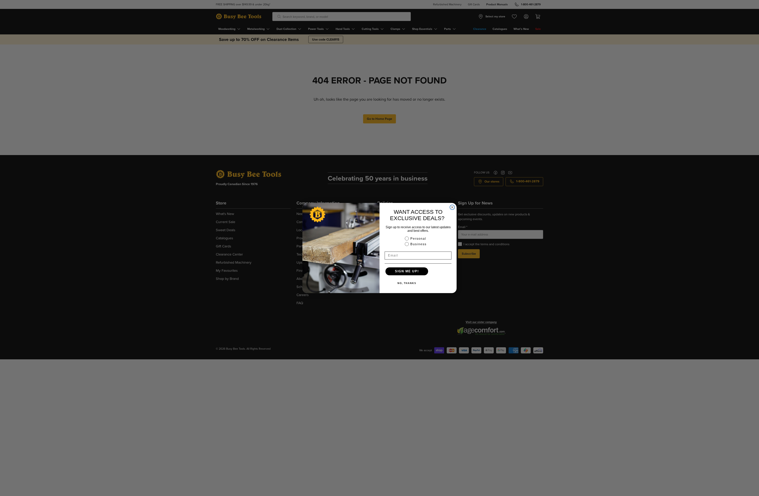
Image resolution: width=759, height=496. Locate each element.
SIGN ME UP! (407, 271)
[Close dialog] (452, 207)
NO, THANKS (406, 283)
